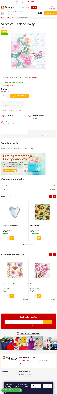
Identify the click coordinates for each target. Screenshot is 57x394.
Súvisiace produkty (14, 136)
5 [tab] (29, 244)
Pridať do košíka (21, 96)
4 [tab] (27, 244)
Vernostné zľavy (24, 381)
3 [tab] (26, 244)
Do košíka (50, 13)
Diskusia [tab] (42, 132)
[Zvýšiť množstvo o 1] (7, 95)
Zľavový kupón (24, 379)
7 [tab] (31, 244)
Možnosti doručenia (8, 85)
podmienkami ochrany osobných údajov (27, 326)
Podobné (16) (41, 136)
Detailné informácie (33, 77)
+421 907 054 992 (43, 360)
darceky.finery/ (42, 363)
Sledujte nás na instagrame (30, 334)
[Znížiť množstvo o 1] (7, 97)
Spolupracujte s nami (26, 376)
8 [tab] (33, 244)
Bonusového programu (16, 103)
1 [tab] (23, 244)
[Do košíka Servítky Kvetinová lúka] (12, 296)
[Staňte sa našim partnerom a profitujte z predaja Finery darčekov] (23, 163)
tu (23, 388)
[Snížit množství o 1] (8, 239)
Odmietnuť (36, 386)
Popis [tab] (14, 132)
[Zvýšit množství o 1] (8, 237)
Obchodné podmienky (26, 374)
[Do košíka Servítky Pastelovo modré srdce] (12, 238)
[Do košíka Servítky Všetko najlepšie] (39, 296)
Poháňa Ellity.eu (5, 105)
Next (54, 196)
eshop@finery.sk (25, 360)
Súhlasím (47, 386)
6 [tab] (30, 244)
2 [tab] (25, 244)
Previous (50, 196)
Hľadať (34, 7)
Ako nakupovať (4, 1)
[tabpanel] (14, 221)
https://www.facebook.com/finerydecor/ (29, 363)
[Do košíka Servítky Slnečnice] (39, 238)
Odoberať (48, 322)
